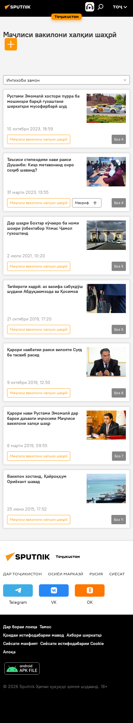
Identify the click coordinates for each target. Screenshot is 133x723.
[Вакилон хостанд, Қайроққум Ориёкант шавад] (106, 488)
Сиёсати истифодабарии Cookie (72, 643)
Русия (96, 574)
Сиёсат (117, 574)
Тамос (45, 626)
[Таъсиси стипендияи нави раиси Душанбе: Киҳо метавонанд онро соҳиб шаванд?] (106, 171)
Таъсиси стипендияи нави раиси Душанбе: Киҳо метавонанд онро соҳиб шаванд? (40, 165)
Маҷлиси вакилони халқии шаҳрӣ (60, 34)
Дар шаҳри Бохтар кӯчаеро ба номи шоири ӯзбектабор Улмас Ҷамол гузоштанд (43, 228)
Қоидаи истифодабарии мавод (33, 635)
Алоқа (9, 652)
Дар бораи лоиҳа (20, 626)
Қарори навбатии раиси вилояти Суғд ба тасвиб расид (44, 352)
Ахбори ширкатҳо (84, 635)
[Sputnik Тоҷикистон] (18, 9)
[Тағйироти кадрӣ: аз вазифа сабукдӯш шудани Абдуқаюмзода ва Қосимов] (106, 298)
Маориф (82, 202)
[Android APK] (22, 669)
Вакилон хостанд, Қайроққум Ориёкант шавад (36, 479)
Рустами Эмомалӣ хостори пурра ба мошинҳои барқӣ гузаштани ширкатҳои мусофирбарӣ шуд (43, 101)
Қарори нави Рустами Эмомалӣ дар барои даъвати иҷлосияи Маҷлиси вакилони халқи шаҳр (42, 418)
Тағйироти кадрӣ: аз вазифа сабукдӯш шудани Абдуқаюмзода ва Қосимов (45, 289)
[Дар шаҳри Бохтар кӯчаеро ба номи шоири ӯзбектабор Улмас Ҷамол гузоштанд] (106, 235)
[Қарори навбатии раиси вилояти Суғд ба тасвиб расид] (106, 362)
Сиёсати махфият (20, 643)
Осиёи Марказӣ (65, 574)
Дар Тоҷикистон (22, 574)
